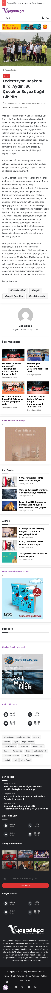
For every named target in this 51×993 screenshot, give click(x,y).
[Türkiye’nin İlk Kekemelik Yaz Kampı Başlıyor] (9, 557)
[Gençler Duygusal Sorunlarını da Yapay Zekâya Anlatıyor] (9, 494)
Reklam (44, 976)
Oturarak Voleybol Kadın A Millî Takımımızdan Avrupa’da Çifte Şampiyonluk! (11, 368)
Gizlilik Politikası (17, 976)
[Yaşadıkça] (13, 10)
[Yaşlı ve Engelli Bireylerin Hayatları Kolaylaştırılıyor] (9, 865)
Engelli (36, 290)
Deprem (7, 742)
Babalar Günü (19, 290)
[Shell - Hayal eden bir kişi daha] (25, 26)
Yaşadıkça (25, 326)
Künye (6, 976)
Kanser (6, 751)
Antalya (36, 737)
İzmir (15, 760)
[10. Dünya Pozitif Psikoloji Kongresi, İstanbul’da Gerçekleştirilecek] (9, 532)
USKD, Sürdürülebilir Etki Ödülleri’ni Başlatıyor (31, 479)
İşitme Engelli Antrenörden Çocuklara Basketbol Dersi (37, 367)
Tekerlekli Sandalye (11, 755)
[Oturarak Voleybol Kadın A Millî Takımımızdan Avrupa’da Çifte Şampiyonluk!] (13, 355)
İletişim (28, 980)
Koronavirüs (17, 751)
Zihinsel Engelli (35, 755)
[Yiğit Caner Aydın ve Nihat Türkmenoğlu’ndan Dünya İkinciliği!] (25, 854)
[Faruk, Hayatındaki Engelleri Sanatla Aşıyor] (9, 855)
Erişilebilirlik (24, 746)
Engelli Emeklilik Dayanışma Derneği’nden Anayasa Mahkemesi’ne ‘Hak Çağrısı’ (32, 505)
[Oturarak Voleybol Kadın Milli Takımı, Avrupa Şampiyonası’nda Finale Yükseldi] (38, 387)
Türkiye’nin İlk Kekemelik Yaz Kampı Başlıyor (33, 555)
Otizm (28, 751)
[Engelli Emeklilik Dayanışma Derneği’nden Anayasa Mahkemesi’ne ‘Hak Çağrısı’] (9, 506)
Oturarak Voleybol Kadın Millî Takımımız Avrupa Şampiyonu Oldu (12, 400)
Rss (21, 980)
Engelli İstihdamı (10, 746)
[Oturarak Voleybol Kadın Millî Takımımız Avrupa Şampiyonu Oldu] (13, 387)
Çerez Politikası (32, 976)
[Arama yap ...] (47, 18)
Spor (16, 70)
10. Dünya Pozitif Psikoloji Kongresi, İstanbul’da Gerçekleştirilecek (31, 531)
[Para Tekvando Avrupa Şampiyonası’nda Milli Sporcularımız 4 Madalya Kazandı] (41, 854)
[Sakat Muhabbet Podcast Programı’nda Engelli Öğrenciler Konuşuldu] (25, 865)
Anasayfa (8, 70)
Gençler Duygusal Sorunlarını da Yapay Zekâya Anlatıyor (33, 491)
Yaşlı (24, 755)
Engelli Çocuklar (14, 296)
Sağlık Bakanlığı (40, 751)
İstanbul (7, 760)
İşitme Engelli (26, 760)
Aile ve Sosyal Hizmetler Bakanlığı (17, 737)
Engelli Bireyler (28, 742)
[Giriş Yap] (42, 18)
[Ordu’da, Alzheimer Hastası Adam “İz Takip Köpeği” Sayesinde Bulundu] (41, 866)
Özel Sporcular (38, 296)
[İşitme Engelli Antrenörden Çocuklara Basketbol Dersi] (38, 355)
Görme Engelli (38, 746)
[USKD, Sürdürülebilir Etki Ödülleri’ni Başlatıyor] (9, 482)
